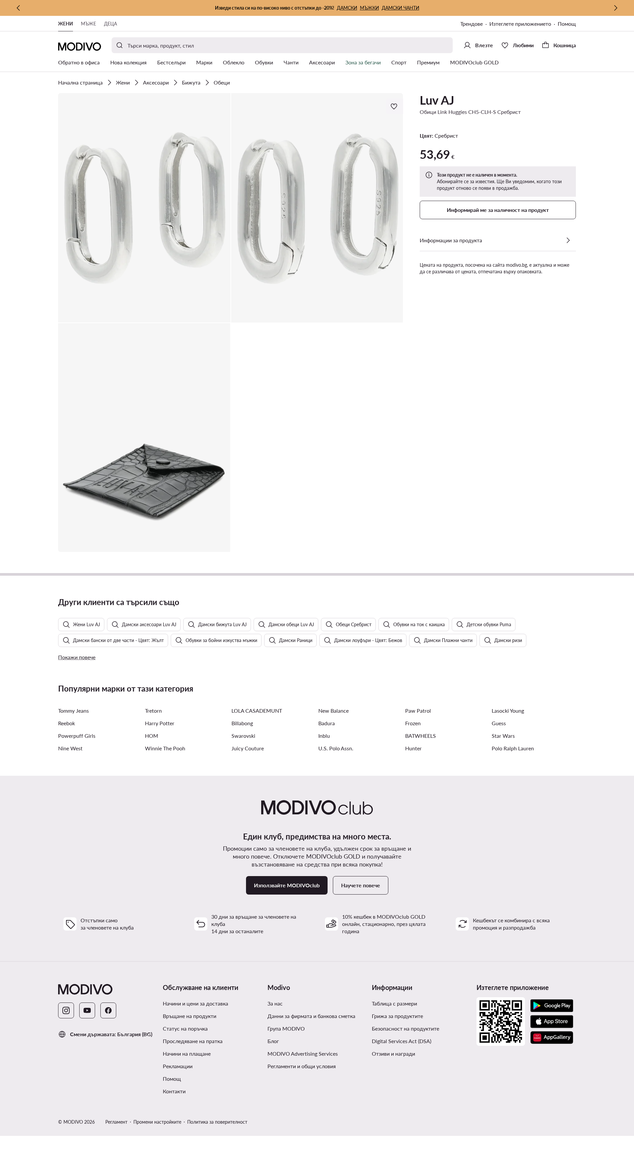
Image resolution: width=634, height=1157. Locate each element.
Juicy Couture (247, 748)
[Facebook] (108, 1010)
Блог (273, 1041)
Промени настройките (157, 1122)
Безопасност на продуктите (405, 1028)
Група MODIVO (286, 1028)
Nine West (70, 748)
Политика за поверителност (217, 1122)
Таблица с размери (394, 1003)
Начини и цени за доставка (195, 1003)
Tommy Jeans (73, 710)
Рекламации (178, 1066)
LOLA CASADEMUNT (256, 710)
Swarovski (243, 735)
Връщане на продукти (189, 1016)
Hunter (413, 748)
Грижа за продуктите (397, 1016)
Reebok (66, 723)
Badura (326, 723)
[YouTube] (87, 1010)
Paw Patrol (418, 710)
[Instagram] (66, 1010)
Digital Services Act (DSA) (401, 1041)
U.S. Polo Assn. (335, 748)
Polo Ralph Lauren (513, 748)
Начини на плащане (187, 1053)
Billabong (242, 723)
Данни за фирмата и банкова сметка (311, 1016)
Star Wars (503, 735)
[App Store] (551, 1021)
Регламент (116, 1122)
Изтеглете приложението (520, 23)
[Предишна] (18, 8)
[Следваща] (615, 8)
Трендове (471, 23)
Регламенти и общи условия (301, 1066)
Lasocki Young (508, 710)
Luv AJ (437, 100)
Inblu (324, 735)
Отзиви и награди (393, 1053)
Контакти (174, 1091)
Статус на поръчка (185, 1028)
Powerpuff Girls (76, 735)
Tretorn (153, 710)
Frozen (413, 723)
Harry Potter (159, 723)
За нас (275, 1003)
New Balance (333, 710)
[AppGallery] (551, 1037)
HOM (151, 735)
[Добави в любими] (394, 106)
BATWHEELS (420, 735)
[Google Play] (551, 1005)
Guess (499, 723)
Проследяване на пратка (193, 1041)
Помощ (567, 23)
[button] (144, 208)
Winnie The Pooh (165, 748)
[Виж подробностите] (568, 240)
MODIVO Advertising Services (302, 1053)
